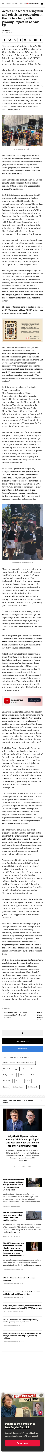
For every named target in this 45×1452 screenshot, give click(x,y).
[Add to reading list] (40, 40)
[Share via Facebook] (4, 40)
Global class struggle (10, 1069)
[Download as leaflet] (30, 40)
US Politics (7, 1081)
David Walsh (6, 30)
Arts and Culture (29, 1069)
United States (18, 1087)
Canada (18, 1081)
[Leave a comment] (35, 40)
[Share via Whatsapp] (14, 40)
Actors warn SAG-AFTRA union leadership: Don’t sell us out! (15, 1013)
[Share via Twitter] (9, 40)
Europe (6, 1087)
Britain (28, 1081)
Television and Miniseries (29, 1075)
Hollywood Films (9, 1075)
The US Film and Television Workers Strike (18, 1063)
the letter (32, 306)
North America (33, 1087)
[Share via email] (25, 40)
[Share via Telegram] (20, 40)
